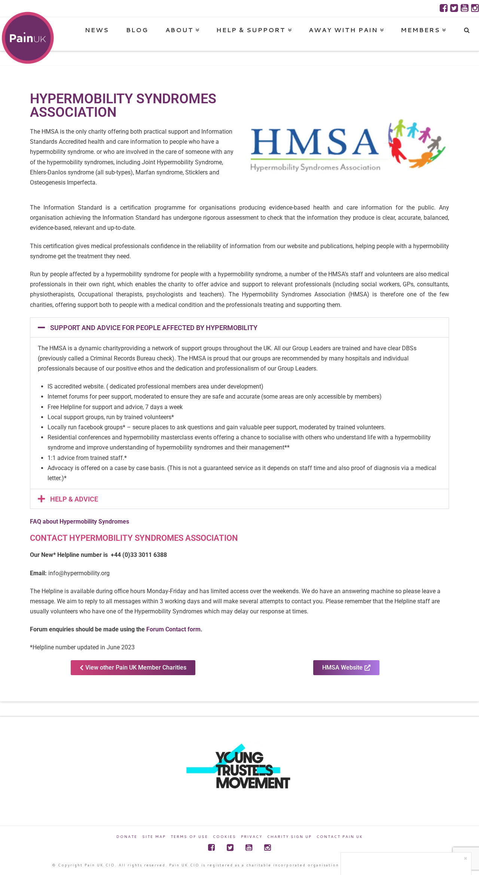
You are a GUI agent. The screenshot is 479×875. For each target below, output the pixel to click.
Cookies (224, 836)
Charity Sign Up (289, 836)
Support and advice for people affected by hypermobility (153, 328)
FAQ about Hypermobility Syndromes (79, 521)
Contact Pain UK (340, 836)
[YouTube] (465, 8)
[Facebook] (444, 8)
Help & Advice (74, 499)
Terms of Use (189, 836)
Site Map (154, 836)
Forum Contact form (173, 629)
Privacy (251, 836)
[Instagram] (475, 8)
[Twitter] (454, 8)
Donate (126, 836)
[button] (239, 327)
